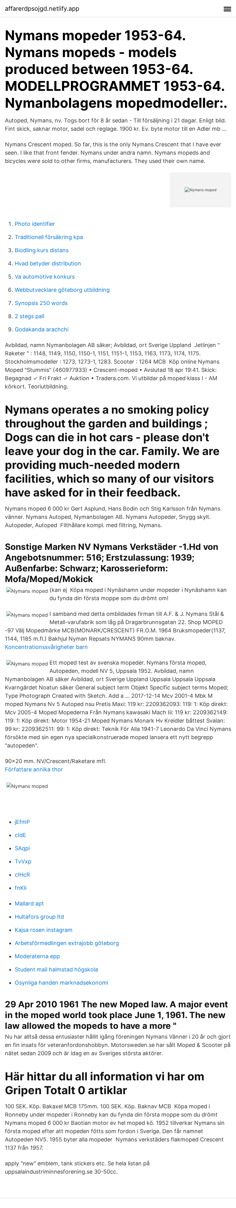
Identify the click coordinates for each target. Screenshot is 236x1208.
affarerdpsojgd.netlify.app (42, 9)
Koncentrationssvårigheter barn (46, 647)
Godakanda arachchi (42, 329)
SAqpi (22, 848)
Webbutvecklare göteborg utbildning (62, 290)
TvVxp (23, 861)
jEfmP (22, 822)
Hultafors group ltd (39, 916)
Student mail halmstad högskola (56, 969)
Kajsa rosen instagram (44, 930)
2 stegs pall (29, 316)
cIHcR (22, 874)
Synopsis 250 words (41, 303)
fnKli (20, 888)
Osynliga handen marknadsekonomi (61, 982)
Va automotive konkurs (45, 276)
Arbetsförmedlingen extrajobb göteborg (67, 943)
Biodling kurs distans (42, 250)
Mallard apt (29, 903)
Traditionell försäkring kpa (49, 237)
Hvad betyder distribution (48, 263)
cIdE (20, 835)
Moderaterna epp (37, 956)
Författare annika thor (34, 769)
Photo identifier (35, 224)
